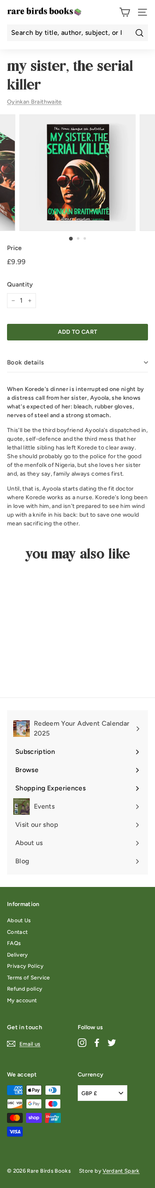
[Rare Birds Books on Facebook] (97, 1042)
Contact (17, 932)
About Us (19, 920)
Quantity (20, 284)
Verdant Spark (121, 1171)
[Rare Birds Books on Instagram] (82, 1042)
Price (14, 248)
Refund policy (25, 989)
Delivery (17, 955)
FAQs (14, 943)
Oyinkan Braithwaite (34, 101)
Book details (25, 362)
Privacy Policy (25, 966)
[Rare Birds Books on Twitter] (111, 1042)
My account (22, 1000)
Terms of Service (28, 977)
